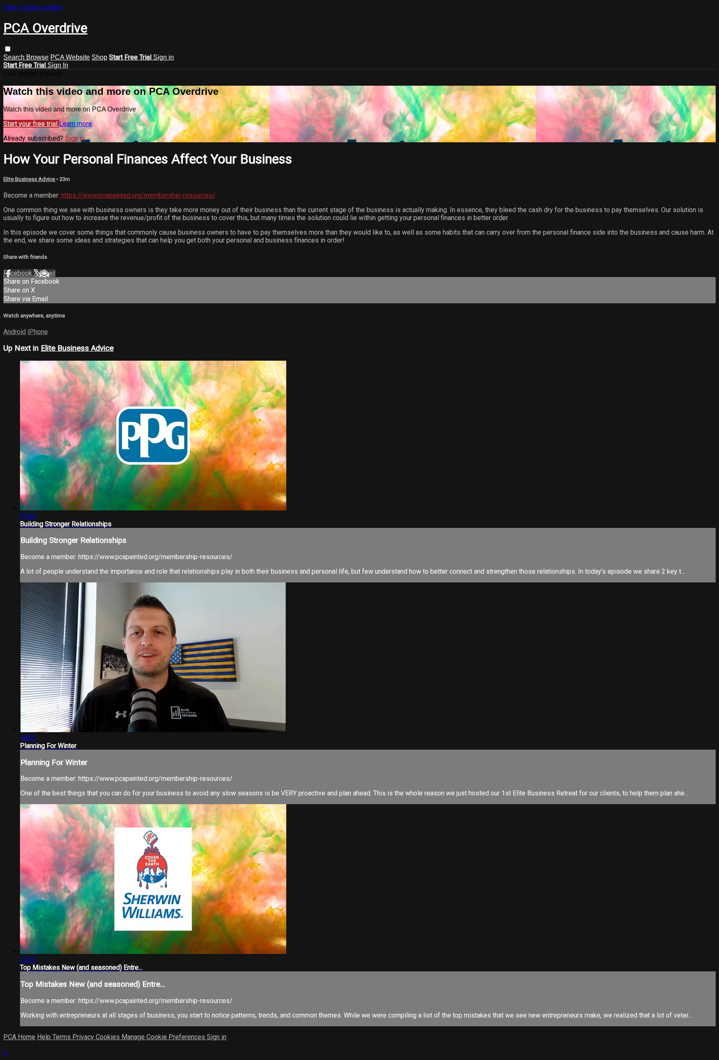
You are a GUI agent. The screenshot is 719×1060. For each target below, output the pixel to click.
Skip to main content (32, 7)
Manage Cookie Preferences (164, 1037)
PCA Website (70, 57)
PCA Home (19, 1037)
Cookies (108, 1037)
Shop (99, 57)
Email (47, 273)
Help (44, 1037)
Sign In (57, 65)
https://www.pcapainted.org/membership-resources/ (138, 195)
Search (14, 57)
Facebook (18, 273)
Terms (62, 1037)
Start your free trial (31, 124)
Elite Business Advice (29, 179)
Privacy (84, 1037)
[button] (7, 49)
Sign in (163, 57)
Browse (37, 57)
